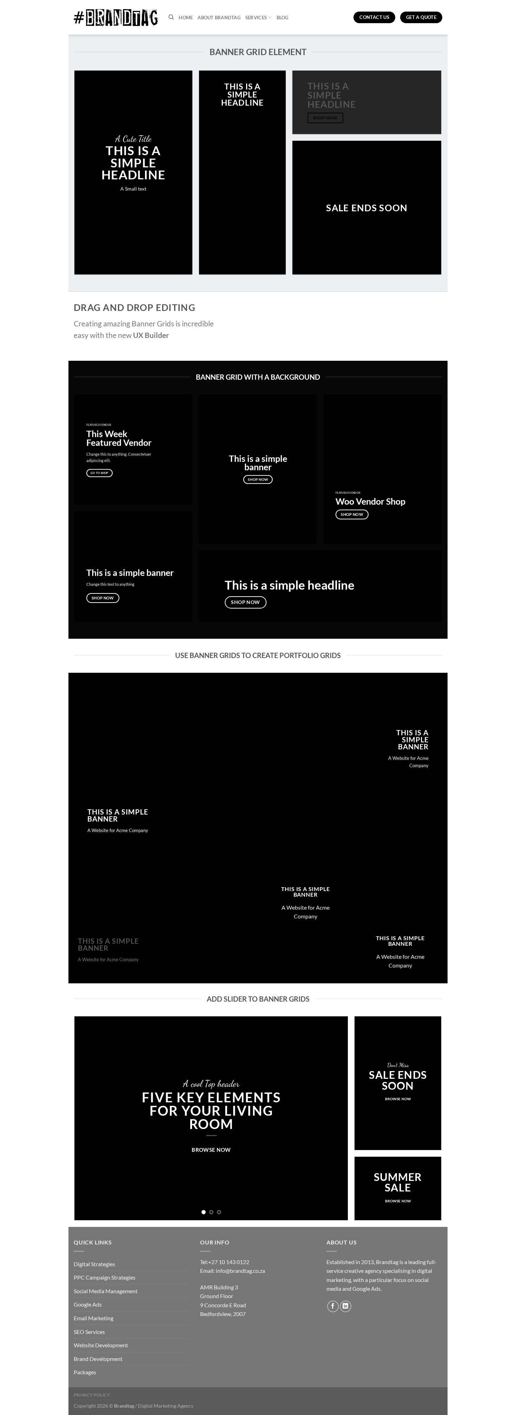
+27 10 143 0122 (228, 1261)
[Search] (171, 17)
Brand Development (98, 1358)
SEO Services (89, 1331)
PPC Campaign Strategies (104, 1277)
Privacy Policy (92, 1394)
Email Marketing (93, 1318)
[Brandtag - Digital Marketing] (116, 17)
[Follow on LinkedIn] (345, 1306)
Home (186, 17)
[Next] (334, 1118)
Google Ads (88, 1304)
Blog (283, 17)
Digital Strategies (94, 1264)
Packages (85, 1372)
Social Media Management (106, 1291)
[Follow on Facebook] (333, 1306)
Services (256, 17)
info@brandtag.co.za (240, 1270)
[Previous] (88, 1118)
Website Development (101, 1345)
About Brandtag (219, 17)
